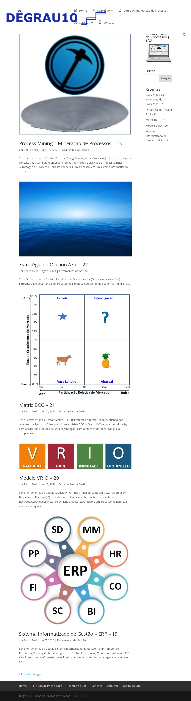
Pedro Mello (31, 149)
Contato (109, 22)
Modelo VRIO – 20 (39, 477)
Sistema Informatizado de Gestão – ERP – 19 (68, 633)
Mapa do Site (132, 686)
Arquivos (112, 686)
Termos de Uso (77, 686)
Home (83, 10)
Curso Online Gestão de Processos (146, 10)
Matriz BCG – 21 (37, 405)
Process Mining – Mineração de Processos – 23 (70, 143)
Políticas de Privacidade (47, 686)
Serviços (84, 22)
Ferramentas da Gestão (74, 149)
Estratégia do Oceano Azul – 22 (53, 264)
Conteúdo (103, 10)
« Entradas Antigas (30, 674)
